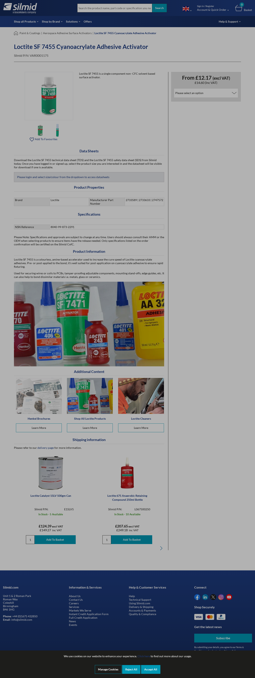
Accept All (150, 669)
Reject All (131, 669)
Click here (143, 656)
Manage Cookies (108, 669)
